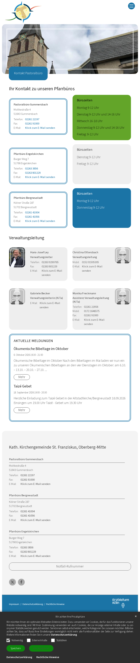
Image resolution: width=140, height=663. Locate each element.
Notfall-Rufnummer (70, 566)
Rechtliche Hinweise (47, 657)
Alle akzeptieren (41, 648)
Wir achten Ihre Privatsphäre (70, 617)
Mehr (21, 377)
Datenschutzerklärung (64, 635)
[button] (12, 582)
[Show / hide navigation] (131, 6)
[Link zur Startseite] (23, 12)
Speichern (16, 648)
